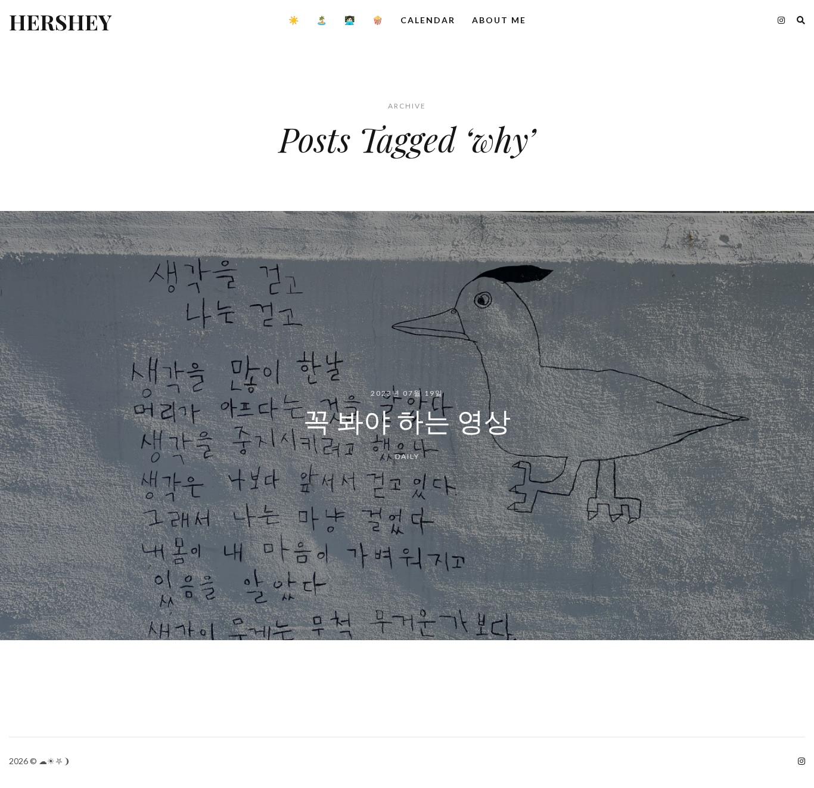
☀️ (294, 20)
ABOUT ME (499, 20)
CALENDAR (427, 20)
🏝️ (322, 20)
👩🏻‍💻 (350, 20)
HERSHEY (60, 21)
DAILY (407, 456)
